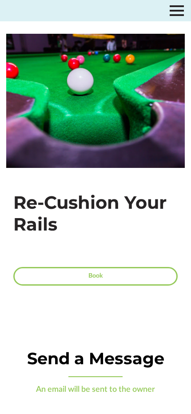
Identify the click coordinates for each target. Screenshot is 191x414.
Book (95, 276)
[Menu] (177, 10)
